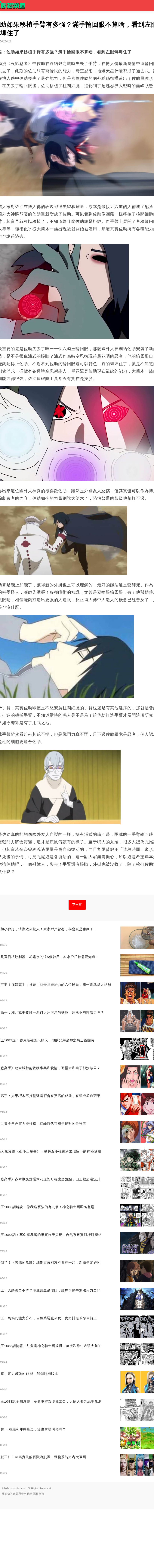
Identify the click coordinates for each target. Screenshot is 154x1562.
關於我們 (7, 1493)
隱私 (35, 1493)
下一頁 (77, 904)
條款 (29, 1493)
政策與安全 (19, 1493)
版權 (41, 1493)
